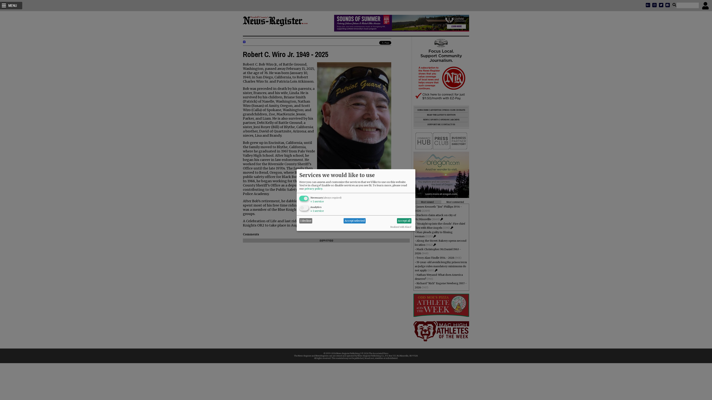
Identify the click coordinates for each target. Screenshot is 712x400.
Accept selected (355, 220)
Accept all (404, 220)
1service (317, 201)
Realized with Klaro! (400, 227)
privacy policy (313, 188)
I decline (305, 220)
